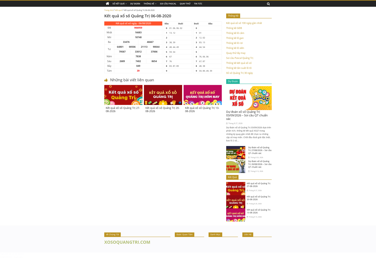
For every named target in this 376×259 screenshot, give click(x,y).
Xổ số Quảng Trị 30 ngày (239, 73)
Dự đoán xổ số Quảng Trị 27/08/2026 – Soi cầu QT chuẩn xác (260, 150)
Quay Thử (185, 3)
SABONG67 (6, 257)
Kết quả (118, 10)
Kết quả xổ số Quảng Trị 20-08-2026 (162, 109)
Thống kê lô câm (235, 33)
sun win (18, 257)
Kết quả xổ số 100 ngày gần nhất (244, 23)
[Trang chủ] (107, 4)
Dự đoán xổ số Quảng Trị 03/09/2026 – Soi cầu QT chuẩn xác (247, 115)
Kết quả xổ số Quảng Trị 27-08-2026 (123, 109)
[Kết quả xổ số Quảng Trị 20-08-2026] (163, 86)
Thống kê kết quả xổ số (239, 63)
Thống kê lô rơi (234, 43)
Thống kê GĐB (234, 28)
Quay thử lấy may (235, 53)
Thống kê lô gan (235, 38)
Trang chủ (108, 10)
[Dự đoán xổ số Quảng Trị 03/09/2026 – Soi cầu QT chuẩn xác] (249, 88)
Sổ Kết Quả (119, 3)
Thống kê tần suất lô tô (239, 68)
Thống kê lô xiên (235, 48)
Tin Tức (198, 3)
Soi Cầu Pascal (168, 3)
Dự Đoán (135, 3)
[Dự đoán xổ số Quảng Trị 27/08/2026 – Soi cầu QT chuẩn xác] (236, 147)
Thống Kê (149, 3)
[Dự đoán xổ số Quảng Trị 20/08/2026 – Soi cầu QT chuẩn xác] (236, 161)
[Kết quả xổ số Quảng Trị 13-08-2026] (203, 86)
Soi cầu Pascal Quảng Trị (239, 58)
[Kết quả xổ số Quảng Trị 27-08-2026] (123, 86)
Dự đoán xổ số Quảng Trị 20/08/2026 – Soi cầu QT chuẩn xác (260, 164)
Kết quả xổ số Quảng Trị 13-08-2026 (202, 109)
